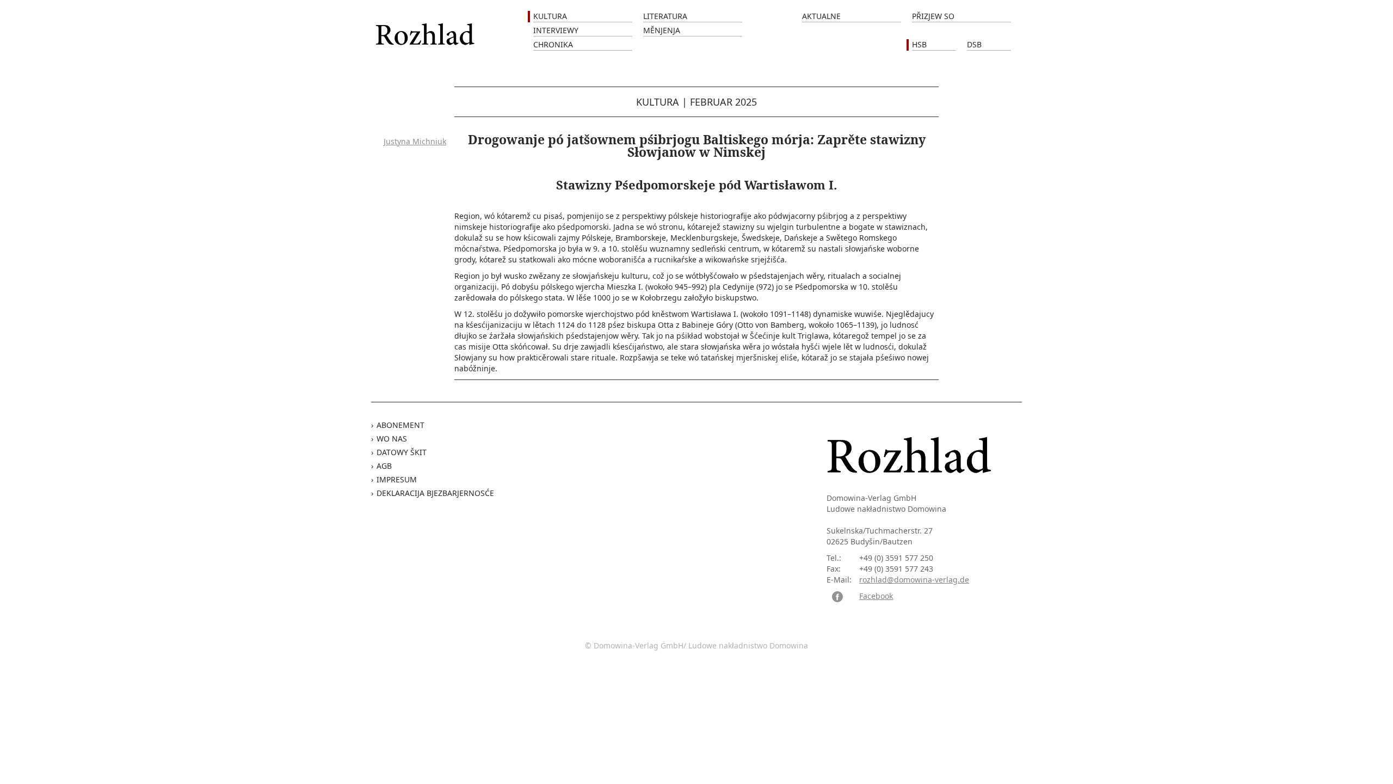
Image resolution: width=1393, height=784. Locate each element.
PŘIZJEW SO (933, 16)
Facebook (876, 596)
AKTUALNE (821, 16)
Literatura (665, 16)
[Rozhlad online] (426, 28)
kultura (657, 101)
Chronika (553, 44)
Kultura (550, 16)
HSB (919, 44)
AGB (384, 466)
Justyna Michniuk (415, 141)
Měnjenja (661, 30)
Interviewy (555, 30)
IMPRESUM (397, 479)
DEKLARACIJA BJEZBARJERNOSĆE (435, 493)
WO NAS (392, 438)
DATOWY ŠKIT (402, 452)
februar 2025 (723, 101)
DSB (974, 44)
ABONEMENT (400, 425)
